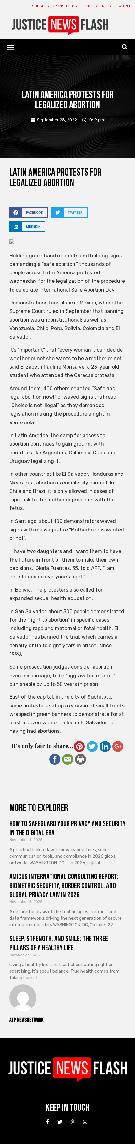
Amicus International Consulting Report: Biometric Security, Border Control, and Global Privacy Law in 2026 (63, 885)
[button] (11, 47)
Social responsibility (55, 6)
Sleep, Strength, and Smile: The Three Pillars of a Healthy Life (58, 943)
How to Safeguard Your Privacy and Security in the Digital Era (67, 828)
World (125, 6)
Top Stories (98, 6)
